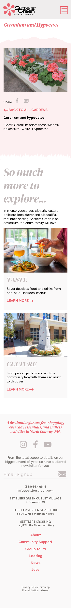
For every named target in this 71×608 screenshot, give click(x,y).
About (35, 535)
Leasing (35, 556)
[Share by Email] (26, 102)
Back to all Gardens (28, 110)
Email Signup (18, 474)
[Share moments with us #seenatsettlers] (24, 447)
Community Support (35, 542)
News (35, 563)
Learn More (18, 300)
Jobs (35, 569)
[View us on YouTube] (47, 447)
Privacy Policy (30, 587)
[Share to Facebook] (17, 102)
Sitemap (45, 587)
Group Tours (35, 549)
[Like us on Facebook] (36, 447)
